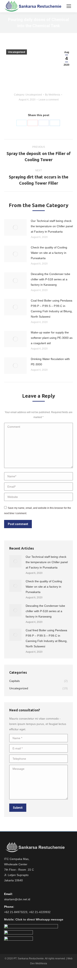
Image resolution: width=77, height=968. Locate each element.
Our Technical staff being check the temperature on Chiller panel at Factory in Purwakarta (52, 226)
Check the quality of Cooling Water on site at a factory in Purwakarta (49, 253)
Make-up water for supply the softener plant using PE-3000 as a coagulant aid (51, 338)
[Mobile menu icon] (69, 6)
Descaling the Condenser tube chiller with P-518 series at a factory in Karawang (50, 279)
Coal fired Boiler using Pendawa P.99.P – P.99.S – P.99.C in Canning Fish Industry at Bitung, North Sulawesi (51, 308)
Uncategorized (16, 52)
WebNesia (41, 963)
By (52, 94)
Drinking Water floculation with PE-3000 (50, 361)
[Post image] (15, 227)
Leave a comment (49, 99)
